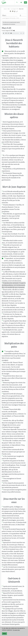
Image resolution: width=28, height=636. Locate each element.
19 (2, 240)
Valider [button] (4, 633)
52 (2, 566)
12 (2, 168)
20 (2, 244)
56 (2, 608)
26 (2, 307)
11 (2, 155)
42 (2, 478)
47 (2, 522)
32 (2, 375)
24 (2, 289)
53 (2, 586)
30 (4, 351)
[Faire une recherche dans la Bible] (17, 2)
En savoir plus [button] (16, 630)
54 (2, 592)
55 (2, 599)
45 (2, 506)
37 (2, 429)
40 (2, 455)
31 (2, 362)
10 (2, 143)
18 (2, 233)
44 (2, 489)
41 (2, 460)
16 (2, 213)
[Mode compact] (17, 12)
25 (2, 296)
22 (2, 271)
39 (2, 449)
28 (2, 320)
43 (2, 482)
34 (2, 393)
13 (2, 172)
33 (2, 382)
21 (4, 258)
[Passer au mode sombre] (21, 2)
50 (2, 548)
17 (2, 222)
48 (2, 528)
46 (2, 517)
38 (2, 440)
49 (2, 542)
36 (2, 420)
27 (2, 313)
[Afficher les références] (15, 12)
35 (2, 409)
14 (2, 191)
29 (2, 329)
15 (2, 204)
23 (2, 282)
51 (2, 557)
